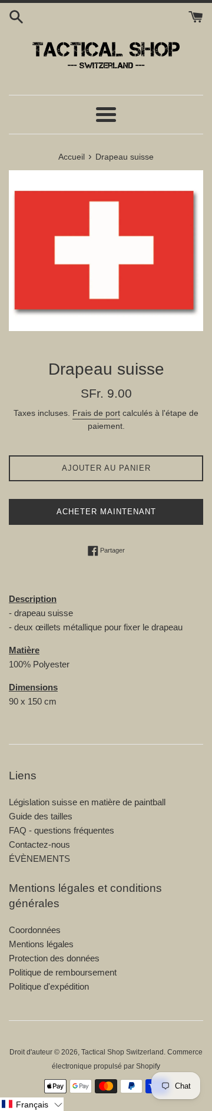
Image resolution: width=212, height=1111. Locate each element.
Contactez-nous (39, 844)
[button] (32, 1104)
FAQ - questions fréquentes (61, 830)
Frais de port (96, 413)
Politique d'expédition (49, 986)
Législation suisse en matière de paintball (87, 802)
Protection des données (54, 958)
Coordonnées (35, 930)
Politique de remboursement (63, 972)
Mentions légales (41, 944)
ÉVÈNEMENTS (39, 859)
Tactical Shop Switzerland (122, 1052)
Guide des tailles (40, 816)
